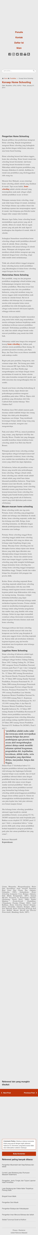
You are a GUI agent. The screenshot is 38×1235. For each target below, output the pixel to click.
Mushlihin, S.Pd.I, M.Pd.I (14, 85)
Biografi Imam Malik (9, 1196)
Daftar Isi (19, 42)
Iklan (19, 47)
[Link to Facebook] (9, 55)
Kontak (19, 37)
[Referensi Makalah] (19, 14)
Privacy (15, 1230)
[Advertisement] (19, 110)
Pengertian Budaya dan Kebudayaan (15, 1208)
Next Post (7, 1093)
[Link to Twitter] (17, 55)
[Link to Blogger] (28, 55)
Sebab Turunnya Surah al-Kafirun (14, 1219)
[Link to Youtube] (25, 55)
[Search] (34, 70)
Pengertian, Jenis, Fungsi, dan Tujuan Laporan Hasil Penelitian (19, 1181)
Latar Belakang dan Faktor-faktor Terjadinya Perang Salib (17, 1189)
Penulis (19, 32)
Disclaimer (22, 1230)
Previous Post (29, 1093)
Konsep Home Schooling (16, 82)
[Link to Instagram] (13, 55)
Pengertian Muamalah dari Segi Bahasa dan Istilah (18, 1166)
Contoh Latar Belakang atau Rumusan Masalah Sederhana (16, 1173)
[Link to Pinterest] (21, 55)
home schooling (14, 344)
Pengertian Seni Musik (10, 1202)
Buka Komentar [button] (19, 1153)
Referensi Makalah (21, 1233)
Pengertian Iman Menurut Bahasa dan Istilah (18, 1214)
